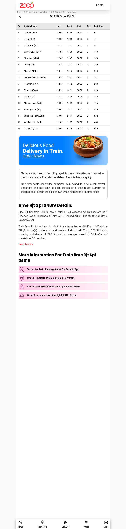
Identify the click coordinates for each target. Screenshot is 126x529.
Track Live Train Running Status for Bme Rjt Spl (52, 269)
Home (20, 12)
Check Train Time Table (36, 12)
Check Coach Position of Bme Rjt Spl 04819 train (53, 286)
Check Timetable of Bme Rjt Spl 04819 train (50, 278)
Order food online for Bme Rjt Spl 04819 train (52, 295)
